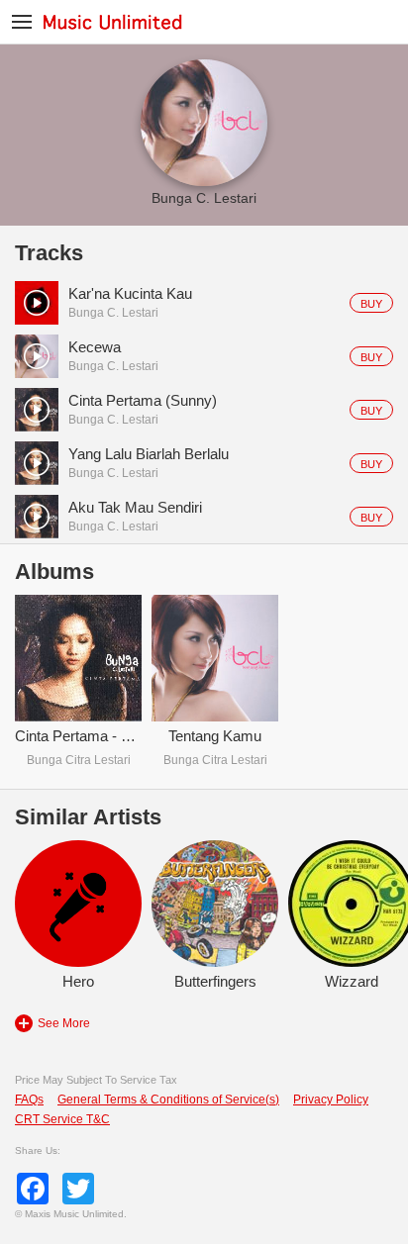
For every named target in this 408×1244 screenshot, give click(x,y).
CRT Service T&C (62, 1119)
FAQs (29, 1099)
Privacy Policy (330, 1099)
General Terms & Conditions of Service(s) (168, 1099)
